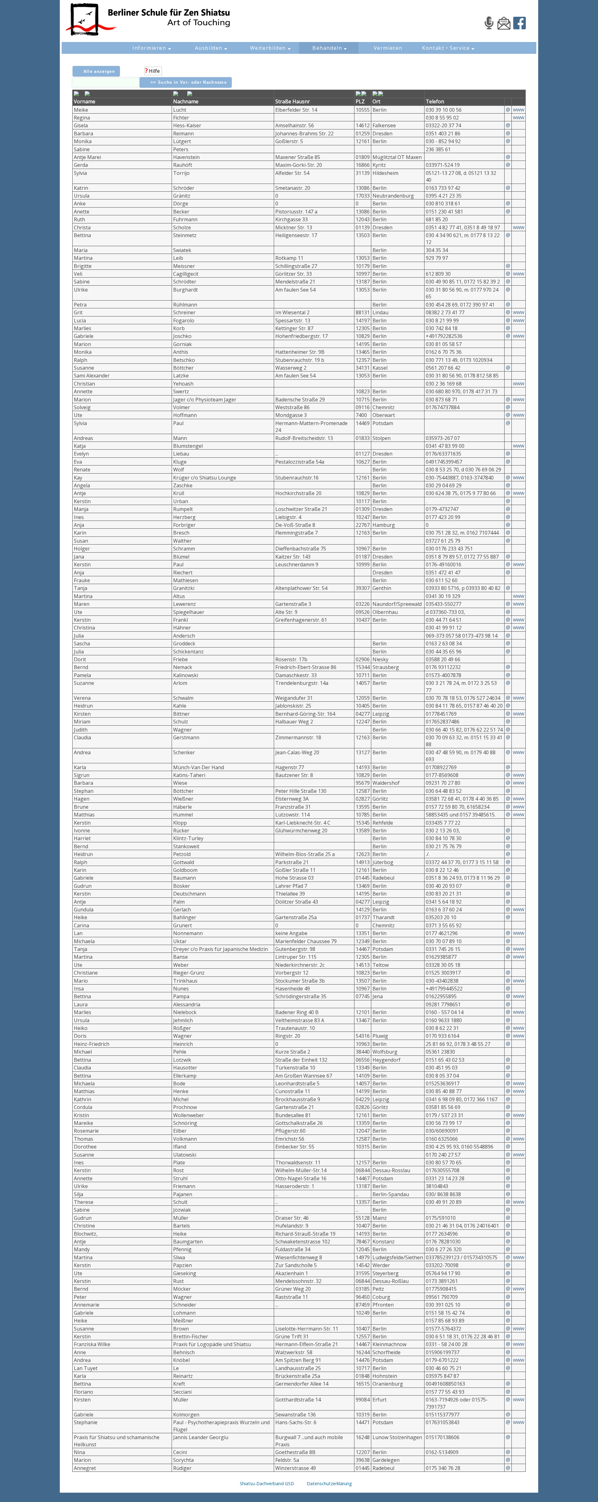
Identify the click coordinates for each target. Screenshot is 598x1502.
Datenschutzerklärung (329, 1483)
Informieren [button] (149, 47)
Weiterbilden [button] (268, 47)
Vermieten (388, 47)
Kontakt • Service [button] (446, 47)
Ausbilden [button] (208, 47)
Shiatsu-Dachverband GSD (267, 1483)
